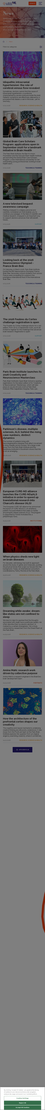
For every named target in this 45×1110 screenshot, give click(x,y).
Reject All (22, 1103)
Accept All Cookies (22, 1107)
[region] (22, 1098)
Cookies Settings (22, 1098)
